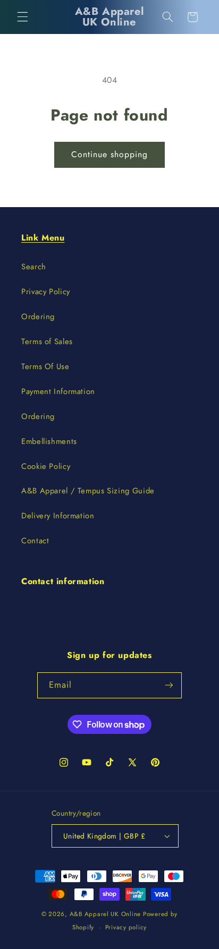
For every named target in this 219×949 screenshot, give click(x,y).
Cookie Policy (45, 466)
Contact (35, 540)
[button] (22, 17)
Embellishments (49, 441)
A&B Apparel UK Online (105, 914)
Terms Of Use (45, 366)
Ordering (38, 316)
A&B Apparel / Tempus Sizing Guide (88, 491)
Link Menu (42, 238)
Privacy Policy (45, 291)
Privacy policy (126, 927)
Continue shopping (109, 154)
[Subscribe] (169, 685)
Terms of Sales (47, 341)
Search (33, 266)
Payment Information (58, 391)
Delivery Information (58, 515)
